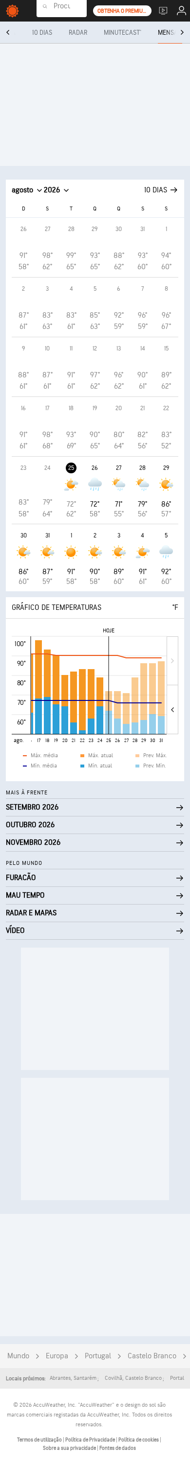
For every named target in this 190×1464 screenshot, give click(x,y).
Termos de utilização (40, 1440)
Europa (57, 1356)
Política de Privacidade (90, 1440)
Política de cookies (139, 1440)
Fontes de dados (117, 1448)
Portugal (98, 1356)
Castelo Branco (152, 1356)
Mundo (18, 1356)
